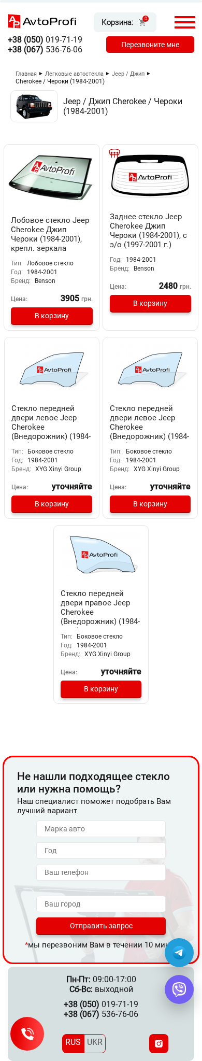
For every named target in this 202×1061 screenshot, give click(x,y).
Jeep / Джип (128, 73)
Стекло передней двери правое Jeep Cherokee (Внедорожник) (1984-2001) (100, 612)
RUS (73, 1042)
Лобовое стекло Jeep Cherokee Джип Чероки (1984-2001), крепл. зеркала (50, 234)
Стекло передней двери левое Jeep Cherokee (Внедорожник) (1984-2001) (51, 427)
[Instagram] (158, 1043)
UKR (95, 1042)
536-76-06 (45, 49)
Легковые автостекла (74, 73)
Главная (26, 73)
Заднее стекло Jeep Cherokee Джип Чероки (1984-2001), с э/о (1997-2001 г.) (148, 230)
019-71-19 (45, 40)
